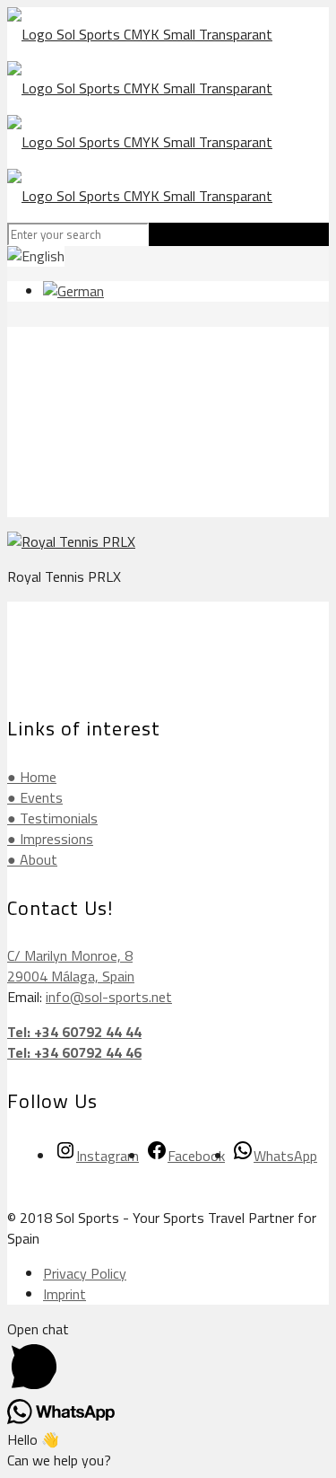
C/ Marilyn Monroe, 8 (70, 955)
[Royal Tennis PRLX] (71, 541)
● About (32, 859)
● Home (31, 776)
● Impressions (50, 838)
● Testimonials (52, 818)
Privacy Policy (84, 1273)
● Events (35, 797)
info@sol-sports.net (109, 996)
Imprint (64, 1294)
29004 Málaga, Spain (70, 976)
